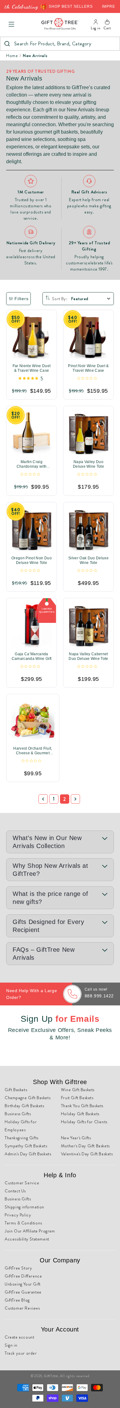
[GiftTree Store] (60, 24)
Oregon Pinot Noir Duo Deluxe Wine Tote (31, 560)
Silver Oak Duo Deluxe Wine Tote (88, 560)
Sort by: (59, 299)
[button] (11, 24)
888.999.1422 (99, 995)
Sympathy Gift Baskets (26, 1146)
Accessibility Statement (27, 1239)
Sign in (11, 1345)
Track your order (21, 1353)
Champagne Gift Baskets (27, 1098)
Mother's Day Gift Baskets (85, 1146)
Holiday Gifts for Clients (84, 1122)
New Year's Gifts (76, 1138)
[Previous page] (43, 799)
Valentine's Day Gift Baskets (87, 1154)
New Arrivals (35, 55)
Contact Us (15, 1191)
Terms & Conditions (23, 1223)
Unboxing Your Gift (23, 1284)
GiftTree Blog (17, 1300)
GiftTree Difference (23, 1276)
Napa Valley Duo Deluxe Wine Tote (88, 464)
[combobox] (60, 44)
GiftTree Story (18, 1268)
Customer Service (22, 1183)
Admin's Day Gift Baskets (28, 1154)
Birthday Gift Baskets (24, 1106)
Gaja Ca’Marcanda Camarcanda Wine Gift (31, 656)
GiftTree (51, 1376)
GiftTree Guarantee (23, 1292)
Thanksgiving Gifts (21, 1138)
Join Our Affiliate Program (30, 1231)
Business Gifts (18, 1114)
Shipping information (24, 1207)
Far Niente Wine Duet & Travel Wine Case (31, 368)
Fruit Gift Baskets (77, 1098)
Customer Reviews (22, 1308)
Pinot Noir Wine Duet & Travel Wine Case (88, 368)
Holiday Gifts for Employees (21, 1126)
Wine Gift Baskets (77, 1090)
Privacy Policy (18, 1215)
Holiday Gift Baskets (80, 1114)
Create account (19, 1337)
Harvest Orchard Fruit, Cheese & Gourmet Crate (32, 751)
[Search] (7, 44)
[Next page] (75, 799)
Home (12, 55)
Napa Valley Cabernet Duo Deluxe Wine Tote (88, 656)
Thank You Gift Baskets (82, 1106)
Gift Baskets (16, 1090)
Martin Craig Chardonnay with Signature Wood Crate (31, 464)
